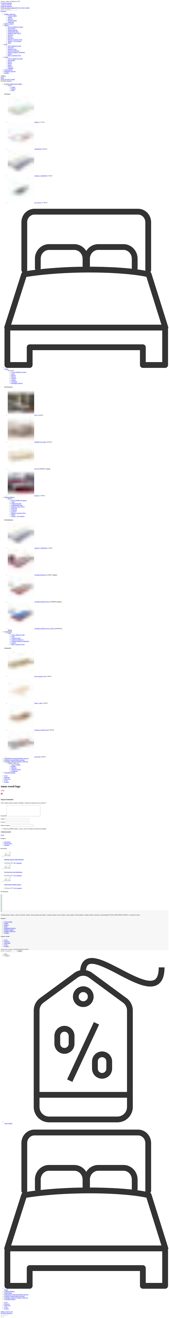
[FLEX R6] (21, 757)
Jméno (3, 819)
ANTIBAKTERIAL (40, 575)
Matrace (6, 25)
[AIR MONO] (21, 149)
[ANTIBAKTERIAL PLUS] (21, 602)
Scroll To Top (9, 1311)
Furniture (6, 845)
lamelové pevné (12, 49)
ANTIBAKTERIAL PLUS (42, 602)
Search (3, 76)
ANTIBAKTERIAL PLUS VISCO (44, 628)
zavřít (2, 835)
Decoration (7, 842)
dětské (9, 43)
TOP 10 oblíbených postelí (15, 58)
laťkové (10, 54)
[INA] (21, 415)
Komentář (3, 816)
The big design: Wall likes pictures (12, 884)
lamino (10, 65)
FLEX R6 (37, 757)
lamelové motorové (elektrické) (16, 52)
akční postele (11, 60)
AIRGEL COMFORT (40, 176)
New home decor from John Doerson (13, 872)
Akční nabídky (8, 70)
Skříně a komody (9, 24)
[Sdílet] (3, 1315)
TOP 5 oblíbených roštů (14, 46)
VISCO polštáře (12, 16)
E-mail (3, 822)
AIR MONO (38, 149)
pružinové (10, 35)
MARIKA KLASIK (40, 442)
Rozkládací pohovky (10, 71)
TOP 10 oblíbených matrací (15, 27)
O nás (5, 944)
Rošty (5, 44)
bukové (10, 62)
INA (36, 415)
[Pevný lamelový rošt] (21, 676)
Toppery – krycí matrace (14, 41)
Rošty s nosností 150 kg (14, 55)
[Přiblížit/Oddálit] (6, 1315)
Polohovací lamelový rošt (42, 730)
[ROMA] (21, 495)
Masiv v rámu (39, 703)
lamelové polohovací (13, 51)
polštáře (10, 17)
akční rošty (11, 47)
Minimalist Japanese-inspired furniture (14, 859)
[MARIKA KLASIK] (21, 442)
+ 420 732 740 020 (6, 4)
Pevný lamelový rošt (40, 676)
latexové (10, 36)
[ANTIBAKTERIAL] (21, 575)
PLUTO (37, 469)
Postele (6, 57)
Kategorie (3, 11)
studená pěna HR (12, 30)
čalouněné (10, 68)
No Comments (18, 863)
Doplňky (6, 73)
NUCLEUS (38, 202)
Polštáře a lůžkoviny (9, 14)
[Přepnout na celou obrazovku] (5, 1315)
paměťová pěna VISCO (14, 33)
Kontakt (6, 946)
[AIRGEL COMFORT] (21, 176)
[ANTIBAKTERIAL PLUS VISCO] (21, 628)
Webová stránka (5, 825)
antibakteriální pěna (13, 31)
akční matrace (11, 28)
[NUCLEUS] (21, 202)
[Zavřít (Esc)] (1, 1315)
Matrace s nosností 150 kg (15, 39)
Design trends (8, 843)
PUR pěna (11, 38)
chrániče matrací (12, 20)
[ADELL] (21, 122)
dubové (10, 63)
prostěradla (11, 22)
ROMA (37, 495)
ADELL (36, 122)
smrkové (10, 66)
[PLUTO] (21, 469)
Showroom (7, 943)
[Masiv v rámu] (21, 703)
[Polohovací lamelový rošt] (21, 730)
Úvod (5, 940)
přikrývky (10, 19)
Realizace (7, 941)
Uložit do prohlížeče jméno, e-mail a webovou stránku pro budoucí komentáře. (24, 829)
